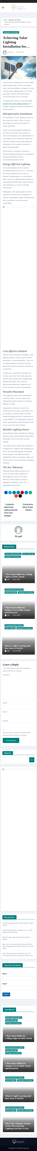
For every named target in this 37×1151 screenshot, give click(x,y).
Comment (6, 675)
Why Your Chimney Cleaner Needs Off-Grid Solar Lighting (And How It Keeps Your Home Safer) (17, 946)
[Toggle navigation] (3, 7)
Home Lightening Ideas (13, 554)
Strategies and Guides (11, 32)
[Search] (31, 759)
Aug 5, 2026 (16, 579)
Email (5, 712)
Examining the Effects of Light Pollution (27, 507)
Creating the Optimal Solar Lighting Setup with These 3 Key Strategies (10, 509)
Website (5, 721)
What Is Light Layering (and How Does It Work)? (17, 647)
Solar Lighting (10, 628)
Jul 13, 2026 (16, 615)
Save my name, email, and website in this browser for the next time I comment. (17, 734)
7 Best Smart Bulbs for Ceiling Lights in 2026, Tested (18, 575)
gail (20, 536)
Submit (6, 994)
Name (5, 703)
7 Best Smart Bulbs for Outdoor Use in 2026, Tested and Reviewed (17, 610)
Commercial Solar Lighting (14, 589)
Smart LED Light (28, 554)
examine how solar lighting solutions (15, 104)
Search (7, 753)
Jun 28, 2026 (17, 651)
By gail (10, 52)
